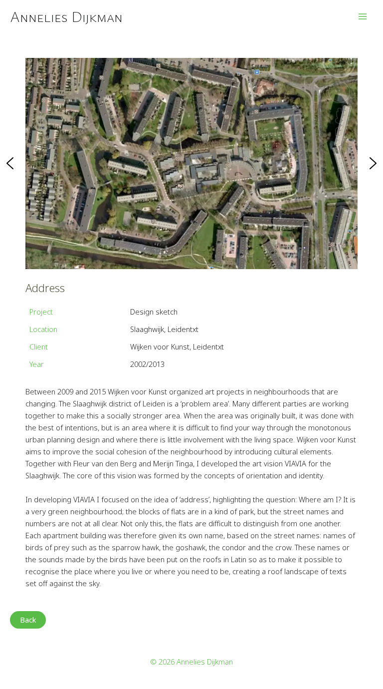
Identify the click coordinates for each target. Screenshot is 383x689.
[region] (191, 163)
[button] (10, 163)
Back (28, 620)
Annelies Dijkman (66, 16)
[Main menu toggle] (362, 16)
